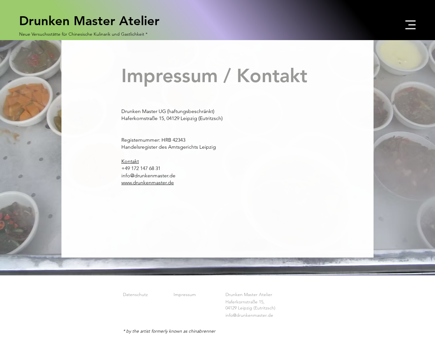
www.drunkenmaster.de (147, 183)
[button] (410, 25)
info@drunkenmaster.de (249, 315)
